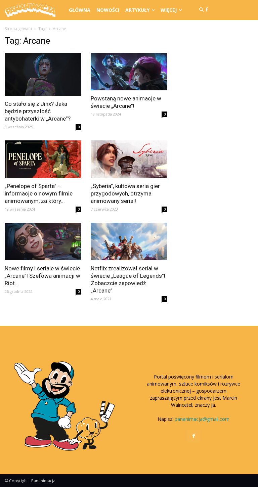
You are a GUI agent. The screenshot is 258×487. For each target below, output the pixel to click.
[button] (201, 10)
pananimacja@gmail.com (202, 419)
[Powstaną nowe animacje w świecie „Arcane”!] (129, 71)
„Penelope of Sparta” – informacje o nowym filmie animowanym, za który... (39, 193)
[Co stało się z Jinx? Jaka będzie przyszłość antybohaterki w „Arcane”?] (43, 74)
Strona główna (18, 29)
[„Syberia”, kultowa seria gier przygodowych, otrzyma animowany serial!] (129, 159)
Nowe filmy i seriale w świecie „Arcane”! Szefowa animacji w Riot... (42, 275)
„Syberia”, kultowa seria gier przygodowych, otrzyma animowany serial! (125, 193)
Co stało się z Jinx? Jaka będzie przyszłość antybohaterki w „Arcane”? (38, 111)
